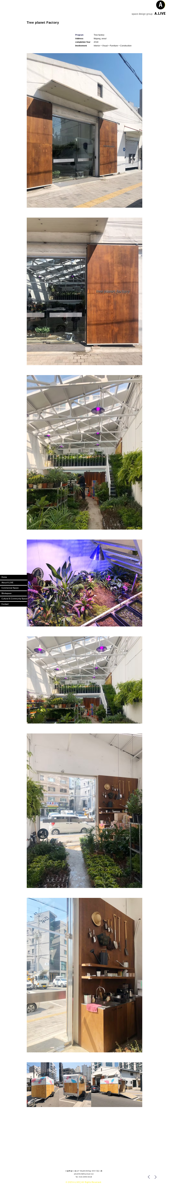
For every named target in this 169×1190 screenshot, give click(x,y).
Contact (4, 604)
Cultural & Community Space (14, 598)
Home (4, 577)
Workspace (6, 593)
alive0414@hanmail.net (84, 1174)
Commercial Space (10, 588)
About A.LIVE (7, 582)
